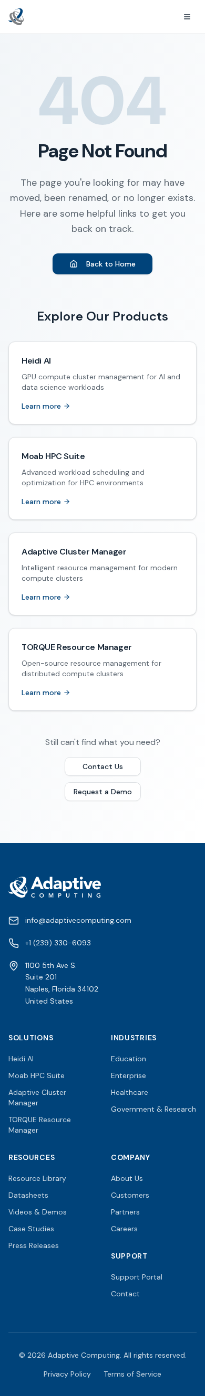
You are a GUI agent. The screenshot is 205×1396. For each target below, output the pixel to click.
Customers (130, 1195)
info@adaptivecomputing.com (78, 920)
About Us (127, 1178)
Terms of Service (132, 1374)
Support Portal (136, 1277)
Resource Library (37, 1178)
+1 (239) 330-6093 (58, 942)
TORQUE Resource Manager (39, 1125)
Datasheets (28, 1195)
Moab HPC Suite (36, 1075)
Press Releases (33, 1245)
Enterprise (128, 1075)
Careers (124, 1228)
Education (128, 1058)
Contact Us (103, 766)
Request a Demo (103, 791)
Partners (125, 1212)
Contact (125, 1293)
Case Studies (31, 1228)
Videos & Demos (37, 1212)
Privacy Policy (67, 1374)
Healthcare (129, 1092)
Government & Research (153, 1109)
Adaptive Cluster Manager (37, 1097)
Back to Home (111, 264)
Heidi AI (21, 1058)
